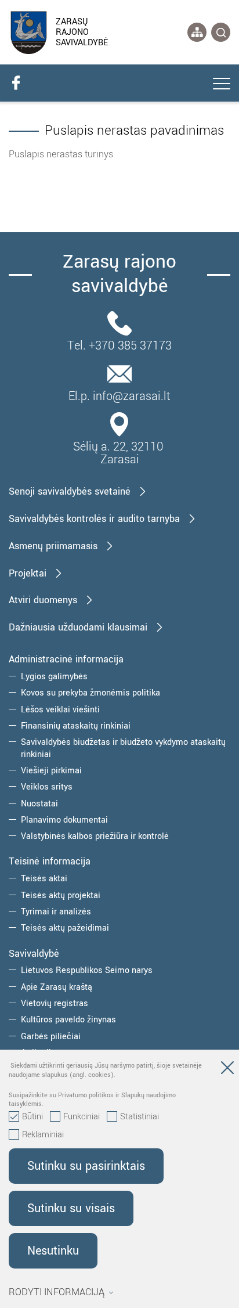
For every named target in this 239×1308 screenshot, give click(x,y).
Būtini (32, 1117)
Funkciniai (81, 1117)
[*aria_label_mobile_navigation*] (221, 84)
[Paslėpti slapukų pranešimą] (227, 1070)
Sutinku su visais (71, 1208)
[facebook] (16, 83)
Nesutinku (53, 1250)
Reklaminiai (43, 1135)
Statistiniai (139, 1117)
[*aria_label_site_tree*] (197, 32)
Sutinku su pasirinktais (86, 1166)
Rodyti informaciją (56, 1292)
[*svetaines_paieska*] (220, 32)
